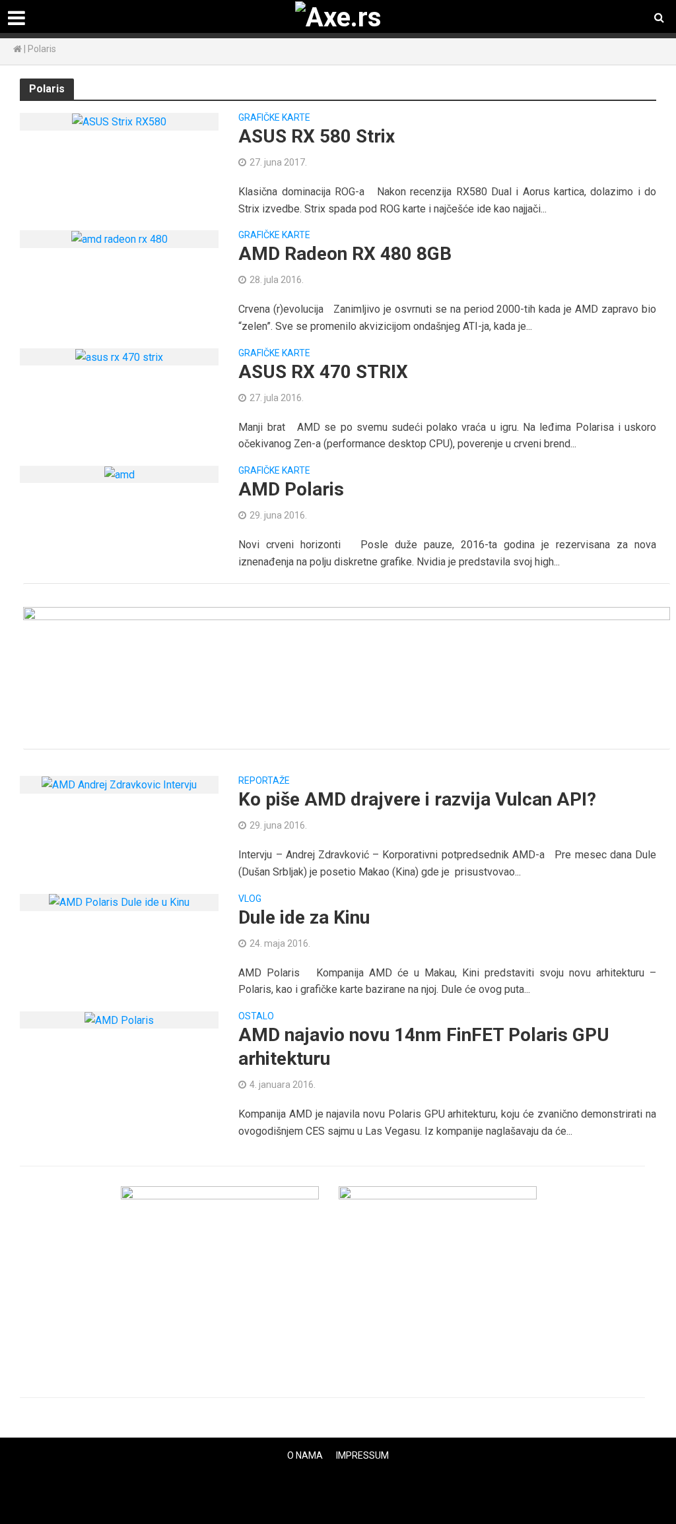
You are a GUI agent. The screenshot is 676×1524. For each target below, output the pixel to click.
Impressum (362, 1455)
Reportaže (264, 781)
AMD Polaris (291, 489)
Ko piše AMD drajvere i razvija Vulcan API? (417, 799)
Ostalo (256, 1016)
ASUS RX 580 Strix (316, 136)
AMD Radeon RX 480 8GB (345, 254)
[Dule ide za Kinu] (119, 902)
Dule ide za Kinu (304, 917)
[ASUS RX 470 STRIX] (119, 356)
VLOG (249, 899)
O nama (305, 1455)
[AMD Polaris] (119, 474)
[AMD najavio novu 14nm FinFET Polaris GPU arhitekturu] (119, 1019)
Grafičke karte (274, 118)
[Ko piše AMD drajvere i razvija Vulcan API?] (119, 784)
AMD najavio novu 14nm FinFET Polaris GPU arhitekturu (423, 1046)
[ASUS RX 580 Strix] (119, 121)
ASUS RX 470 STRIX (323, 372)
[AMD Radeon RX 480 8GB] (119, 238)
